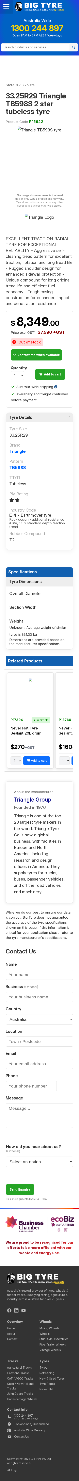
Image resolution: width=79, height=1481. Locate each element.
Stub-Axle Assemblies (54, 1339)
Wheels (45, 1333)
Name (11, 964)
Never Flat (46, 1389)
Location (14, 1031)
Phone (12, 1076)
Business (21, 987)
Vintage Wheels (50, 1350)
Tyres (43, 1367)
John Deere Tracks (20, 1393)
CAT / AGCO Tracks (20, 1378)
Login (14, 1470)
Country (13, 1009)
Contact (12, 1339)
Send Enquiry (20, 1189)
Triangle (17, 451)
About (11, 1333)
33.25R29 (27, 85)
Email (11, 1053)
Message (14, 1098)
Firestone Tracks (18, 1373)
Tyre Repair (47, 1383)
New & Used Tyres (52, 1378)
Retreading (47, 1373)
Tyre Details (20, 417)
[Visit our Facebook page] (9, 1311)
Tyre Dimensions (25, 581)
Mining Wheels (49, 1328)
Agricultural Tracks (19, 1367)
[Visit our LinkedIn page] (16, 1311)
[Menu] (6, 7)
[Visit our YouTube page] (23, 1311)
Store (10, 85)
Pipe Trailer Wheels (53, 1344)
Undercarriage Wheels (22, 1399)
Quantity (19, 368)
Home (11, 1328)
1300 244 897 (37, 28)
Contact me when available (38, 355)
